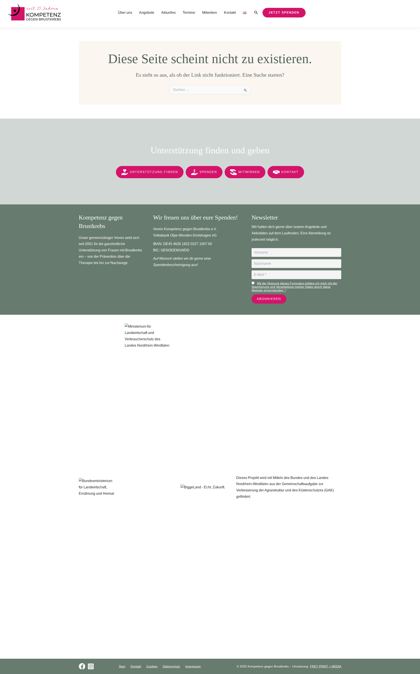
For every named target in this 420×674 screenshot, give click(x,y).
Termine (189, 12)
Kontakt (230, 12)
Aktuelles (168, 12)
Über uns (125, 12)
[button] (256, 13)
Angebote (146, 12)
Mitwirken (209, 12)
